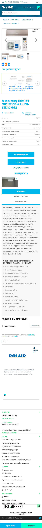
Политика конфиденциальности (13, 503)
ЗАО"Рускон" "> (29, 88)
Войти (38, 2)
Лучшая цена (21, 162)
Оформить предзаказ (21, 154)
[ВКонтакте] (3, 64)
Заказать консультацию (30, 114)
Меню (3, 2)
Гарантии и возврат (9, 500)
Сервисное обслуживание (11, 446)
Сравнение (10, 526)
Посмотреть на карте (9, 433)
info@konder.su (7, 422)
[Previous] (4, 83)
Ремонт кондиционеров (10, 443)
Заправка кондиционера (11, 453)
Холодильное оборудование (12, 476)
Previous (3, 341)
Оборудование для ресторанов (13, 487)
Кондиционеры (7, 470)
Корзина (31, 526)
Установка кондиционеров (11, 440)
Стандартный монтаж (21, 168)
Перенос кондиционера (10, 456)
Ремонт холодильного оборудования (15, 463)
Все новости (35, 325)
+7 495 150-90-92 (9, 415)
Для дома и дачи (8, 490)
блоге (16, 336)
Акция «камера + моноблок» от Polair (19, 370)
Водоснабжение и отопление (12, 480)
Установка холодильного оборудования (16, 460)
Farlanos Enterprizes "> (13, 88)
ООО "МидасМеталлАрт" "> (21, 88)
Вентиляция (6, 473)
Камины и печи (7, 483)
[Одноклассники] (6, 64)
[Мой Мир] (9, 64)
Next (7, 341)
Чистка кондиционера (10, 450)
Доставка (5, 497)
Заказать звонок (8, 418)
